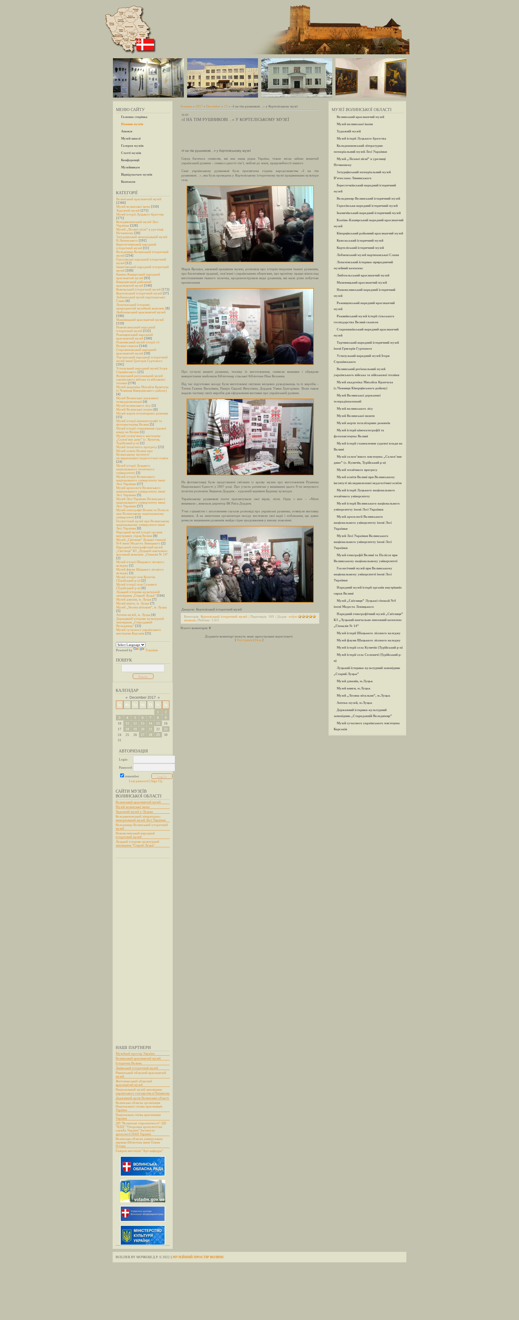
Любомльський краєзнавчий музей (140, 312)
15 (158, 723)
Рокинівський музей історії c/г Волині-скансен (138, 344)
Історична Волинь (129, 1063)
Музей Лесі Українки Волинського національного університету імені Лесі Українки (140, 502)
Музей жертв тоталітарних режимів (142, 413)
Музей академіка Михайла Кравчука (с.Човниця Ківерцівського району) (142, 388)
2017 (199, 106)
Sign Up (156, 781)
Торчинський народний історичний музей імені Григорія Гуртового (142, 359)
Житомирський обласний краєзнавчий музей (134, 1082)
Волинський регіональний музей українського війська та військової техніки (140, 379)
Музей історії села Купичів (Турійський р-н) (135, 578)
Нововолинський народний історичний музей (135, 329)
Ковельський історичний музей (138, 289)
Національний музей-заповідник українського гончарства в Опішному (143, 1091)
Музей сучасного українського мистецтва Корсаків (138, 631)
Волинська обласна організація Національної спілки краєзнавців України (139, 1106)
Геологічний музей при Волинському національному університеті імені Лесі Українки (142, 524)
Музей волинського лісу (133, 405)
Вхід (258, 640)
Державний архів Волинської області (142, 1098)
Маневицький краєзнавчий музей (140, 319)
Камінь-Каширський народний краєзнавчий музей (138, 276)
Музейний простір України (135, 1053)
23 (166, 729)
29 (158, 735)
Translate (151, 650)
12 (135, 723)
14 (150, 723)
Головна (186, 106)
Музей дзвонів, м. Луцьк (133, 599)
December (213, 106)
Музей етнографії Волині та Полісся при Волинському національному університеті (142, 513)
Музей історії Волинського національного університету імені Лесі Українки (140, 480)
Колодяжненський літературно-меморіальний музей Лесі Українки (141, 818)
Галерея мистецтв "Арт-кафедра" (139, 1151)
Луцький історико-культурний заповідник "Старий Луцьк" (137, 843)
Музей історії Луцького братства (140, 214)
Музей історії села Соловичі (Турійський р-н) (136, 586)
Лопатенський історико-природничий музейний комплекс (140, 306)
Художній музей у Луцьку (134, 811)
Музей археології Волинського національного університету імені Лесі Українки (140, 491)
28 (150, 735)
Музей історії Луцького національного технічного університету (135, 469)
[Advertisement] (140, 949)
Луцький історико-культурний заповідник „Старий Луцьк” (138, 593)
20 (142, 729)
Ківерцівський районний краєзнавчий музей (133, 283)
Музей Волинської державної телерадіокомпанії (137, 399)
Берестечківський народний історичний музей (136, 246)
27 (142, 735)
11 (127, 723)
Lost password (139, 781)
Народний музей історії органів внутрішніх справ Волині (139, 534)
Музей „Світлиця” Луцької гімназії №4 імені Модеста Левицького (141, 541)
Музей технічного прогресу (136, 447)
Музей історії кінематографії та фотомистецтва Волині (139, 422)
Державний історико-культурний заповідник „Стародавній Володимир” (140, 622)
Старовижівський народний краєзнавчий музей (136, 351)
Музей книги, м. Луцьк (132, 603)
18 (127, 729)
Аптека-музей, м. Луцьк (133, 614)
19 (135, 729)
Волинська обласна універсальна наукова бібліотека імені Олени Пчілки (139, 1142)
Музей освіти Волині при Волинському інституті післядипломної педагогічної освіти (142, 454)
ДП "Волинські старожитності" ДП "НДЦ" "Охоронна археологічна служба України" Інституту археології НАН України (141, 1128)
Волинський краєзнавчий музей (138, 199)
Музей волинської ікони (133, 206)
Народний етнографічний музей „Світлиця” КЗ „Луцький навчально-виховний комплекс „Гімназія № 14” (142, 550)
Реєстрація (244, 640)
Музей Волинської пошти (134, 409)
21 (150, 729)
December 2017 (142, 697)
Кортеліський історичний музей (139, 293)
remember (132, 776)
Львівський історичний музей (137, 1068)
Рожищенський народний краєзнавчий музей (134, 336)
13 (142, 723)
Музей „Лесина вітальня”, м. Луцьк (141, 607)
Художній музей (128, 210)
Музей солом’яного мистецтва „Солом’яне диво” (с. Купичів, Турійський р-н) (138, 439)
